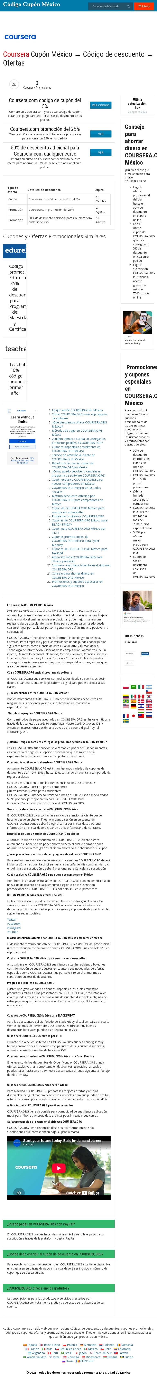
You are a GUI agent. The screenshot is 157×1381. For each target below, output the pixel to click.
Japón (82, 1353)
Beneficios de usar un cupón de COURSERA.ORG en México (73, 465)
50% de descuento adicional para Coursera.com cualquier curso (45, 151)
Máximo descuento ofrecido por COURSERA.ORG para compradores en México (77, 500)
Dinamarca (92, 1357)
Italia (49, 1349)
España (32, 1345)
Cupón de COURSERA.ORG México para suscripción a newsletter (78, 510)
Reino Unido (51, 1345)
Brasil (68, 1353)
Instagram (14, 928)
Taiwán (123, 1353)
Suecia (128, 1357)
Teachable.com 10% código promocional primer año (24, 379)
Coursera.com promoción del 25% (45, 129)
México (92, 1349)
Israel (56, 1357)
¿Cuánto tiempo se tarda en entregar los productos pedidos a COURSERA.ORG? (79, 441)
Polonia (71, 1345)
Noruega (72, 1357)
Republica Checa (70, 1349)
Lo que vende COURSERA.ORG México (77, 410)
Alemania (89, 1345)
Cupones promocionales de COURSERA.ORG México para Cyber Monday (75, 541)
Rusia (69, 1361)
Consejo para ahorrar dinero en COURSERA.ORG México (73, 575)
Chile (107, 1349)
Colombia (124, 1349)
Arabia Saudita (36, 1357)
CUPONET (87, 1361)
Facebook (13, 923)
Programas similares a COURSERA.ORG (78, 516)
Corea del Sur (102, 1353)
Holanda (108, 1345)
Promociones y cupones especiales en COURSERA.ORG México (77, 584)
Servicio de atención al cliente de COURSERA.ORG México (73, 457)
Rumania (126, 1345)
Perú (54, 1353)
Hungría (112, 1357)
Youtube (12, 932)
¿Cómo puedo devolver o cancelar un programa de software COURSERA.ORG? (78, 473)
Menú (145, 6)
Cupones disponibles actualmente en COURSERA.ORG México (76, 449)
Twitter (12, 919)
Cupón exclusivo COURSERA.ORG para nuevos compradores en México (77, 482)
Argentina (38, 1353)
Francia (34, 1349)
